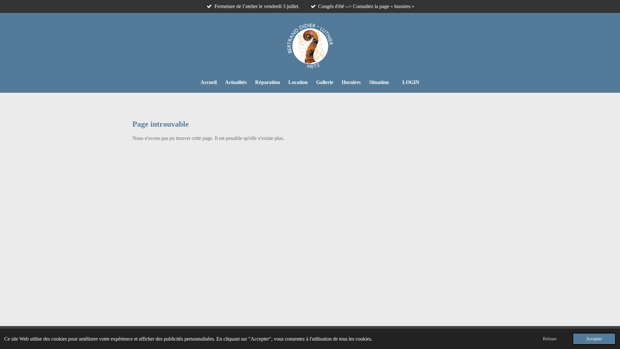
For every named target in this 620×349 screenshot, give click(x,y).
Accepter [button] (594, 338)
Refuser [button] (550, 338)
